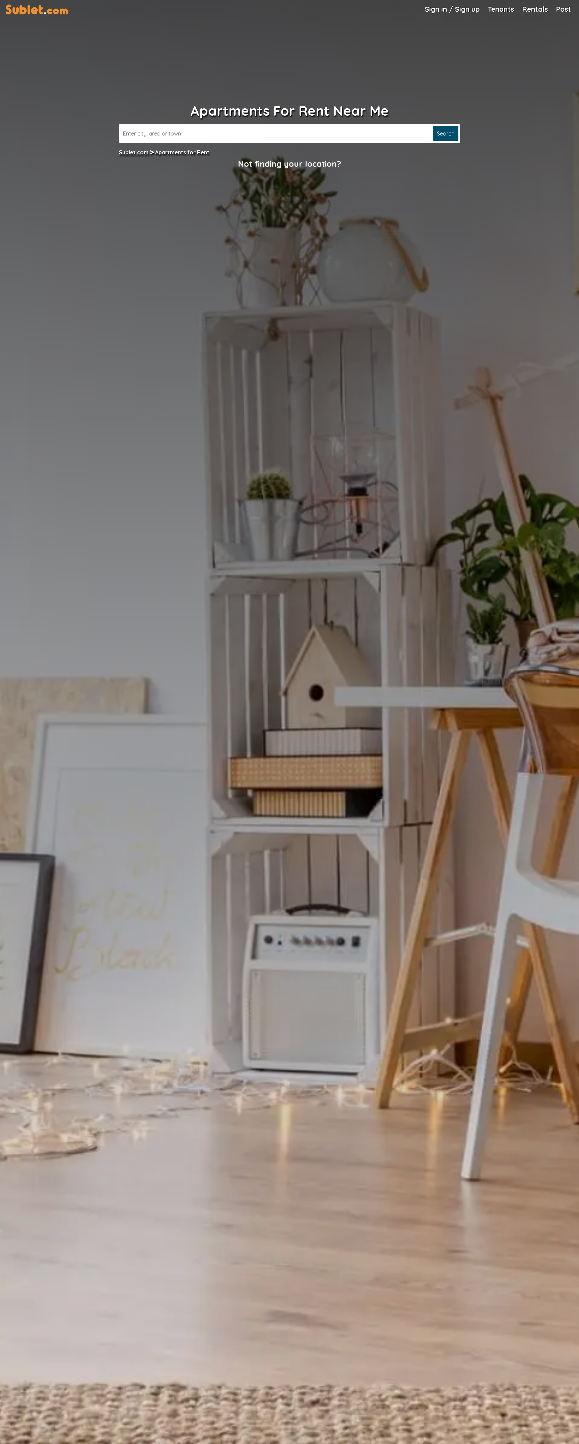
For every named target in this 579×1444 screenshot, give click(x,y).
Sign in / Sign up (452, 9)
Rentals (535, 9)
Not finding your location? (289, 164)
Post (563, 9)
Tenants (501, 9)
